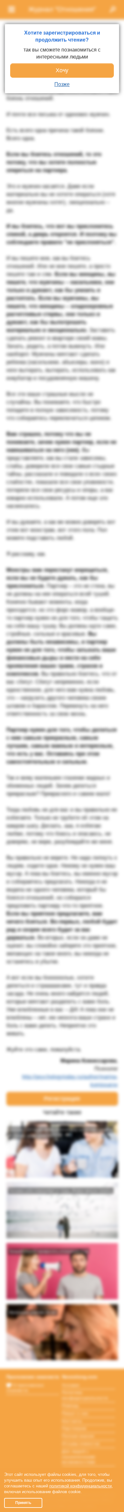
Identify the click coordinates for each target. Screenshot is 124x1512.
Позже (62, 84)
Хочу (62, 70)
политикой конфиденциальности (80, 1486)
